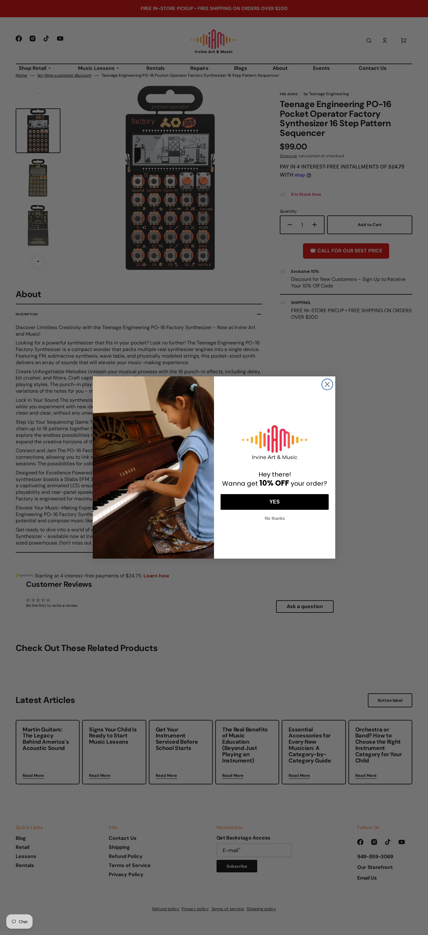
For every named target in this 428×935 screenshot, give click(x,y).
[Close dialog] (327, 384)
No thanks (275, 517)
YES (274, 501)
